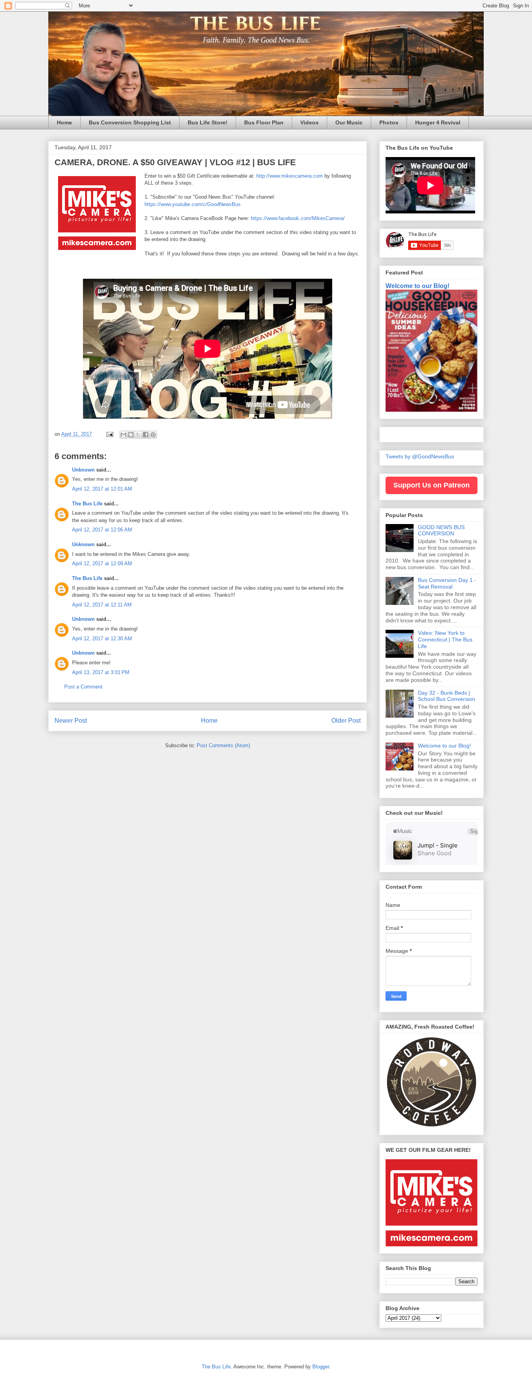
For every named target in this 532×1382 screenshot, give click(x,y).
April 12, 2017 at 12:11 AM (102, 605)
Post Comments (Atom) (223, 745)
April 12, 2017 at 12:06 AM (102, 530)
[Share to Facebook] (146, 435)
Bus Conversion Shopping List (130, 122)
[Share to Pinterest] (153, 435)
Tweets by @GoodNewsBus (420, 456)
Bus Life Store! (207, 122)
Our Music (349, 122)
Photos (388, 122)
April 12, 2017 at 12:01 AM (102, 489)
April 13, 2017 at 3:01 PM (100, 672)
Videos (309, 122)
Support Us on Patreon (431, 485)
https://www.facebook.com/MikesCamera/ (298, 218)
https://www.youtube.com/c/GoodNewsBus (192, 204)
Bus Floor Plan (264, 122)
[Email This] (123, 435)
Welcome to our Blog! (417, 285)
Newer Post (71, 720)
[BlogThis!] (131, 435)
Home (64, 122)
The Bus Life (87, 504)
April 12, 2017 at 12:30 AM (102, 638)
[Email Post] (109, 434)
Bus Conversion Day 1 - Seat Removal (447, 583)
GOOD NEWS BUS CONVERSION (441, 530)
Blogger (320, 1367)
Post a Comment (83, 687)
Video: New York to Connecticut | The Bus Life (445, 639)
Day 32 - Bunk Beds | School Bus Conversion (446, 696)
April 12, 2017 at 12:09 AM (102, 563)
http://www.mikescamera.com (289, 176)
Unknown (83, 470)
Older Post (346, 720)
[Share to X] (138, 435)
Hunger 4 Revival (437, 122)
